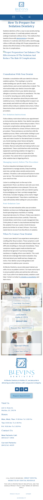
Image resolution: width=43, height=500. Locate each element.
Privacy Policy (15, 493)
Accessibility (21, 498)
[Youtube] (26, 389)
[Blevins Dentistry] (21, 7)
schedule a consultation (28, 277)
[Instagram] (22, 389)
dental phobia (21, 38)
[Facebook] (17, 389)
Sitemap (28, 493)
